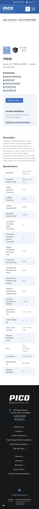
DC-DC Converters (19, 435)
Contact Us (31, 2)
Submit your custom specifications (18, 122)
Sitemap (11, 499)
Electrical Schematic (13, 76)
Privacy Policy (20, 503)
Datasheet (9, 80)
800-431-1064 (19, 2)
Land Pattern (10, 90)
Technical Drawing (12, 83)
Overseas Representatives (19, 473)
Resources (19, 465)
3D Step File (10, 87)
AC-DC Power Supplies (19, 444)
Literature (19, 460)
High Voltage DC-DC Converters (18, 440)
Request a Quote (13, 100)
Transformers (19, 427)
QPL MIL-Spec (18, 448)
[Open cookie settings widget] (3, 505)
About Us (18, 456)
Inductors (18, 431)
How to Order (19, 469)
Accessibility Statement (23, 499)
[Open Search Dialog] (27, 9)
